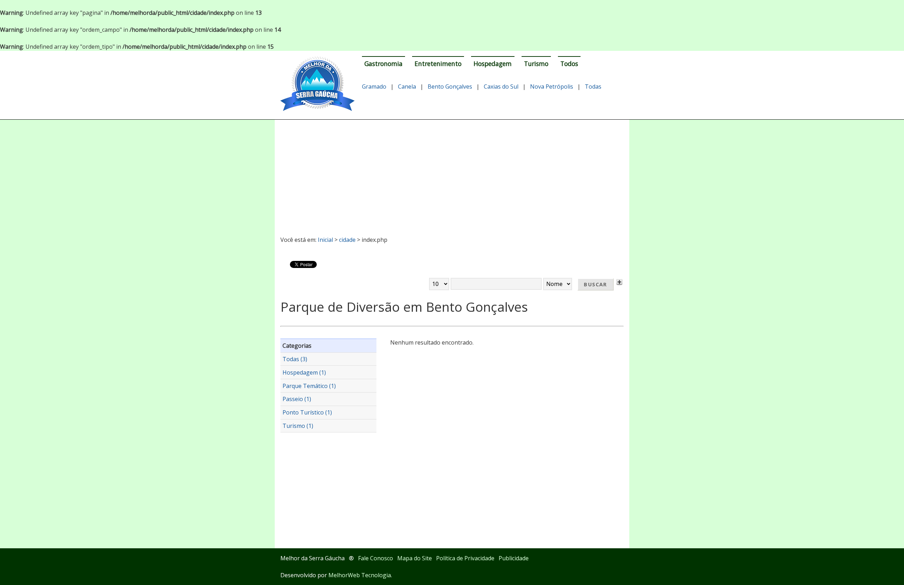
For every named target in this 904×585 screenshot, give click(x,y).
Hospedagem (493, 63)
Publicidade (514, 558)
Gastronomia (383, 63)
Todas (593, 86)
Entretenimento (438, 63)
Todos (569, 63)
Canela (407, 86)
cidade (347, 240)
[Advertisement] (452, 174)
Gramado (374, 86)
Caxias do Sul (501, 86)
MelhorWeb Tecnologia (359, 575)
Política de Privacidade (465, 558)
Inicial (325, 240)
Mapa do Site (414, 558)
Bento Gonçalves (450, 86)
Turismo (536, 63)
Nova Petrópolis (551, 86)
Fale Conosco (375, 558)
